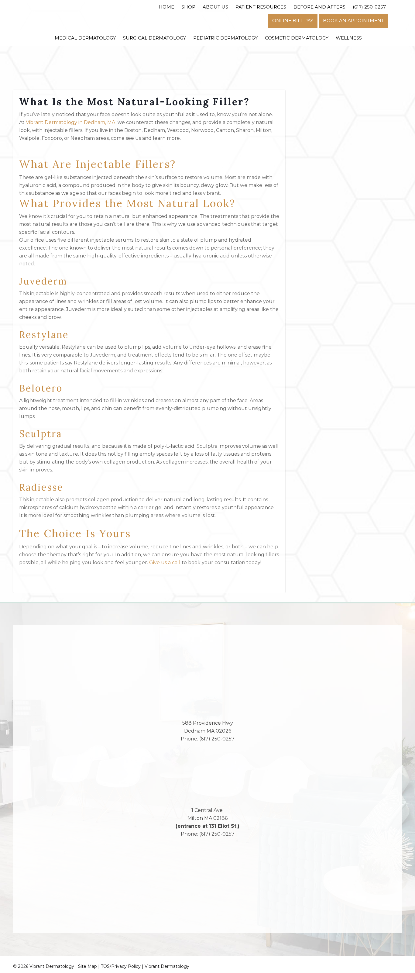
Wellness (349, 38)
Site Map (87, 966)
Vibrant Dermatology (167, 966)
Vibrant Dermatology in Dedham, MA (70, 122)
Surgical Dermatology (154, 38)
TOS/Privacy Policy (121, 966)
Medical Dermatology (85, 38)
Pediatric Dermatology (225, 38)
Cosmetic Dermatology (296, 38)
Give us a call (164, 562)
